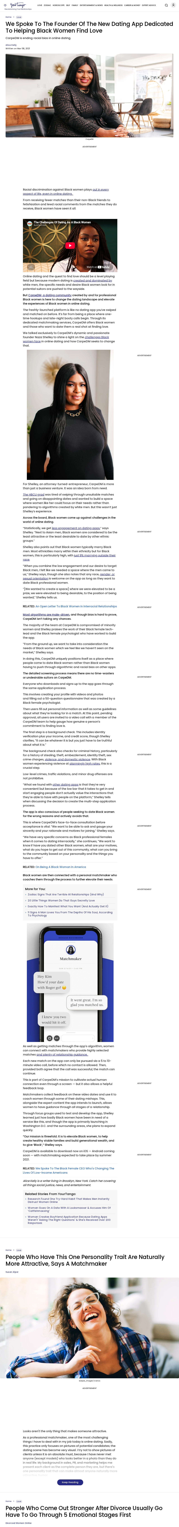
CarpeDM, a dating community (50, 295)
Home (8, 17)
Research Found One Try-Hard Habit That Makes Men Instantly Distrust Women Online (68, 1200)
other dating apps (65, 785)
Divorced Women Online (19, 1523)
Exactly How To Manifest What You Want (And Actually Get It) (68, 906)
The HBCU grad (33, 495)
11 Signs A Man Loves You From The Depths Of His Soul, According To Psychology (70, 914)
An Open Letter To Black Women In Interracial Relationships (76, 606)
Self (68, 5)
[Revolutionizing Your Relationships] (18, 5)
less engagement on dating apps (76, 528)
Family (75, 5)
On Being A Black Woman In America (61, 867)
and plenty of (46, 1055)
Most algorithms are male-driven (46, 615)
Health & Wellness (113, 5)
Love (39, 5)
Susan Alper (12, 1272)
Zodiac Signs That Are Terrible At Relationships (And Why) (66, 894)
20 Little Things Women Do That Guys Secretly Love (61, 900)
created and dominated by (92, 280)
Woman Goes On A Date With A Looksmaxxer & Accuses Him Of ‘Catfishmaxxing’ (69, 1209)
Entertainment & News (91, 5)
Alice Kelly (11, 45)
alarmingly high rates (85, 764)
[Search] (165, 5)
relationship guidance (71, 1055)
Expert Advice (149, 5)
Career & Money (132, 5)
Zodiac (47, 5)
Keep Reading (70, 1482)
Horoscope (58, 5)
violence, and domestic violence (67, 759)
